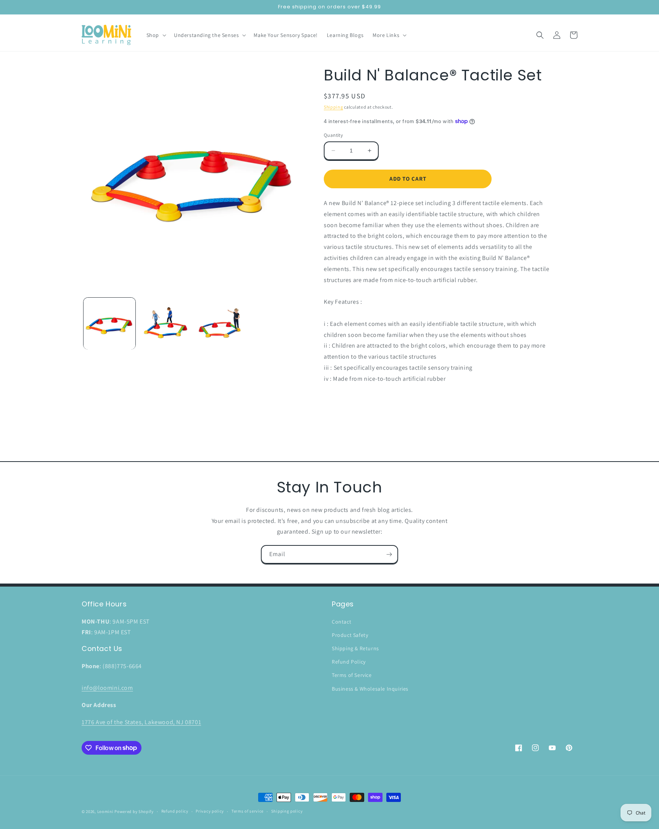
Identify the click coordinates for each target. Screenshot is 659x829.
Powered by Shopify (134, 811)
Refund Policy (349, 661)
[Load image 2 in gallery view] (165, 324)
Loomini (105, 811)
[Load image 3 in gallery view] (221, 324)
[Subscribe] (389, 554)
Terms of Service (352, 675)
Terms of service (247, 811)
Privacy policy (210, 811)
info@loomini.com (107, 688)
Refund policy (174, 811)
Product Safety (350, 635)
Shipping (333, 107)
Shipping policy (287, 811)
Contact (341, 621)
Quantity (333, 135)
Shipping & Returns (355, 648)
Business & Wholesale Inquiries (370, 688)
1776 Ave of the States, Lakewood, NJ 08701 (141, 722)
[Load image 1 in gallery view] (109, 324)
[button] (155, 35)
